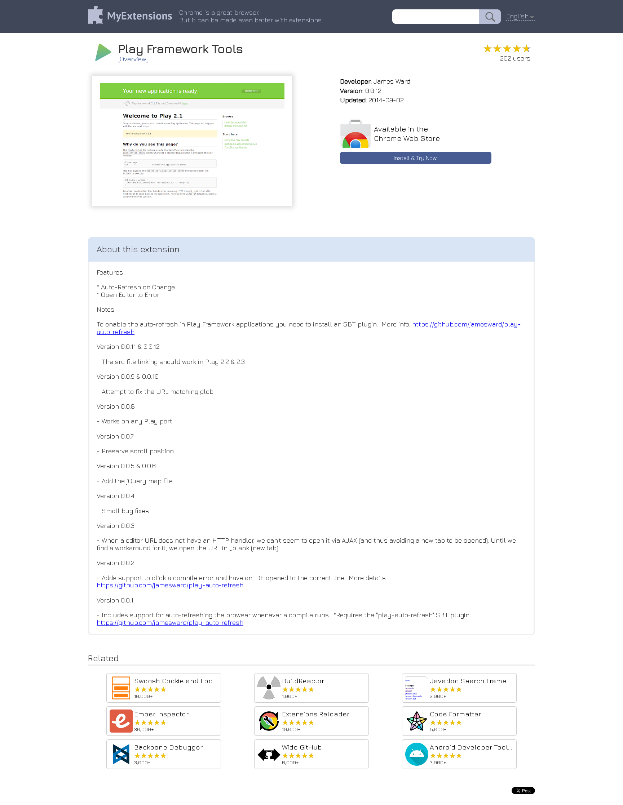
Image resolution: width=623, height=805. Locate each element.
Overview (133, 59)
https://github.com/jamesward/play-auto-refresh (170, 585)
